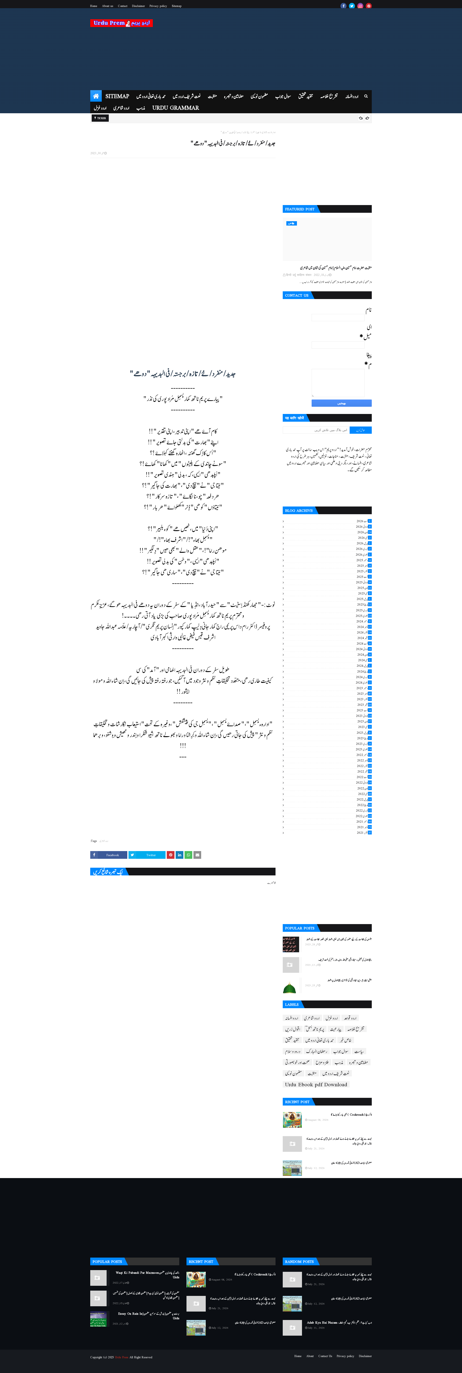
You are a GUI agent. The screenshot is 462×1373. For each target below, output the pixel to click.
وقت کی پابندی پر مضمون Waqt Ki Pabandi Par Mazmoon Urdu (147, 1275)
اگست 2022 (364, 777)
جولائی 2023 (363, 716)
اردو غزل (332, 1018)
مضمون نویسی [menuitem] (259, 95)
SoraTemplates (115, 1366)
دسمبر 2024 (363, 621)
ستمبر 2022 (364, 771)
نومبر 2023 (364, 693)
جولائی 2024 (363, 649)
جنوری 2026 (363, 554)
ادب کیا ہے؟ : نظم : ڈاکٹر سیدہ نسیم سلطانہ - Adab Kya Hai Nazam (339, 1322)
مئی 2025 (364, 593)
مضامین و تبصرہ (358, 1062)
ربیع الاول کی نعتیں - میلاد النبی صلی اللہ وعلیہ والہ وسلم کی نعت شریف (345, 959)
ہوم (274, 132)
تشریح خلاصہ (355, 1029)
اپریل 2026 (364, 543)
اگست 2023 (364, 710)
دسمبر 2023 (363, 688)
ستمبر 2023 (364, 704)
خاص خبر (346, 1040)
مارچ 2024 (364, 671)
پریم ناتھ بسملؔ (315, 1029)
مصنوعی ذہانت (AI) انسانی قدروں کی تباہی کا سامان (351, 1162)
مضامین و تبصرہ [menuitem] (234, 95)
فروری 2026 (363, 549)
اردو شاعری (266, 132)
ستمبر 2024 (364, 638)
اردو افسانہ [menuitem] (351, 95)
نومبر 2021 (364, 827)
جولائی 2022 (363, 782)
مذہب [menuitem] (140, 107)
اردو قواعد (350, 1018)
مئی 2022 (364, 794)
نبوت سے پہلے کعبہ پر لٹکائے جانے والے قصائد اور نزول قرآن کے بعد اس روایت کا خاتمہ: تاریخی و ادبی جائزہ (339, 1141)
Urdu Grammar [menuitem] (176, 107)
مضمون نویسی (293, 1073)
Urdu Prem (121, 1357)
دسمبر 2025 (363, 560)
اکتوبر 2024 (364, 632)
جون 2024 (364, 654)
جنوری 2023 (363, 749)
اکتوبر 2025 (364, 571)
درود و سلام (292, 1051)
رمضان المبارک (316, 1051)
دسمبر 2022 (363, 755)
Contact (122, 6)
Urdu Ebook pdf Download (316, 1084)
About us (107, 6)
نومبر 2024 (364, 627)
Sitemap (176, 6)
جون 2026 (364, 532)
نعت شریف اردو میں (335, 1073)
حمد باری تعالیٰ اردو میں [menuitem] (151, 95)
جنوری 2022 (363, 816)
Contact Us (325, 1356)
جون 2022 (364, 788)
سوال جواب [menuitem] (283, 95)
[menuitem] (96, 96)
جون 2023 (364, 721)
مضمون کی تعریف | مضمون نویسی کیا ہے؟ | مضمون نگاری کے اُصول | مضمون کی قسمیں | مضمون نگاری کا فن (146, 1295)
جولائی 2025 (363, 582)
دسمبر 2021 (363, 821)
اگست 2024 (364, 643)
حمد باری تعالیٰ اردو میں (319, 1040)
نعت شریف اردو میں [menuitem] (187, 95)
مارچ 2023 (364, 738)
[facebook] (343, 6)
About (310, 1356)
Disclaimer (138, 6)
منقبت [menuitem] (212, 95)
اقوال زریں (292, 1029)
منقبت (312, 1073)
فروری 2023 (363, 744)
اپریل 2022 (364, 799)
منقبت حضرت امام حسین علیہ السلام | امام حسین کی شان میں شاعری (336, 267)
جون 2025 (364, 588)
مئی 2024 (364, 660)
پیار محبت (335, 1029)
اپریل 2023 (364, 732)
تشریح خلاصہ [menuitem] (329, 95)
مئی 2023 (364, 727)
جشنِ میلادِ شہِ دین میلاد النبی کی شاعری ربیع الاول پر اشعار (349, 980)
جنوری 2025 (363, 616)
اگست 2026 (364, 521)
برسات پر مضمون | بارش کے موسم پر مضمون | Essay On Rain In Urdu (148, 1315)
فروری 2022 (363, 810)
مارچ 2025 (364, 604)
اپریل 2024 (364, 665)
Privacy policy (158, 6)
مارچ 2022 (364, 805)
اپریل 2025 (364, 599)
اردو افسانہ (291, 1018)
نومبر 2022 (364, 760)
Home (93, 6)
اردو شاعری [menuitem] (121, 107)
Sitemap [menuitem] (117, 95)
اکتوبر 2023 (364, 699)
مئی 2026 (364, 538)
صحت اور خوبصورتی (297, 1062)
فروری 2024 (363, 677)
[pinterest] (369, 6)
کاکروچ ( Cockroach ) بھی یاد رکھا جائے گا (351, 1114)
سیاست (359, 1051)
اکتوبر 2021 (364, 832)
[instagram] (360, 6)
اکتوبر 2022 (364, 766)
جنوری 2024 (363, 682)
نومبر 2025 (364, 565)
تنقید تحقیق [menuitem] (305, 95)
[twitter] (352, 6)
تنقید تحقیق (292, 1040)
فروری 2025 (363, 610)
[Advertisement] (284, 49)
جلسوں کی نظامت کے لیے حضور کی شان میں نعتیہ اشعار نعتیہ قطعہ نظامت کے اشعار (339, 939)
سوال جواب (340, 1051)
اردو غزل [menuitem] (100, 107)
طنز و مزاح (322, 1062)
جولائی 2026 (363, 526)
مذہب (339, 1062)
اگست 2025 (364, 577)
